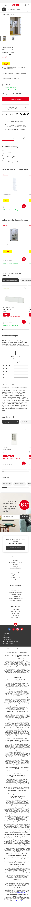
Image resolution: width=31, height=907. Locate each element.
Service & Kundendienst (15, 578)
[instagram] (17, 629)
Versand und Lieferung (15, 562)
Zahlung (15, 564)
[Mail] (28, 114)
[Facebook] (21, 114)
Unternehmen (15, 609)
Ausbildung (15, 613)
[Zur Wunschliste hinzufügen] (28, 44)
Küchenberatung (15, 591)
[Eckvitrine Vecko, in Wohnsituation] (15, 26)
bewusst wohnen (15, 617)
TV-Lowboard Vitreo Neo (8, 286)
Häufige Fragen (15, 574)
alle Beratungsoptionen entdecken (15, 129)
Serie (17, 138)
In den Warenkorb (15, 99)
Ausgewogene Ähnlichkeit (10, 422)
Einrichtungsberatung (15, 592)
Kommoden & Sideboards (10, 280)
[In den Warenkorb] (24, 206)
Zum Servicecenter (15, 548)
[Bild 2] (13, 38)
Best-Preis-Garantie (15, 594)
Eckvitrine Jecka (6, 223)
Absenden (25, 516)
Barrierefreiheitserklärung (10, 641)
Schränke (5, 477)
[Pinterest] (24, 114)
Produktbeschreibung (8, 138)
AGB (4, 635)
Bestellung (15, 560)
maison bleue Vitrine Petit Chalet (11, 428)
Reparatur (15, 570)
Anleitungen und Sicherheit (15, 162)
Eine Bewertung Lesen (19, 54)
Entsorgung (15, 572)
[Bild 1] (4, 38)
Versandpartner (16, 94)
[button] (3, 5)
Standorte (15, 589)
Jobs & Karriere (15, 611)
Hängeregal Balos (7, 173)
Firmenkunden (15, 580)
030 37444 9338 (13, 124)
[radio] (15, 365)
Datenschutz (6, 637)
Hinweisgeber (7, 639)
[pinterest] (13, 629)
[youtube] (22, 629)
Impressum (6, 633)
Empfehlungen (26, 138)
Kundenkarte (15, 615)
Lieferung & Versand (13, 157)
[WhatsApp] (17, 114)
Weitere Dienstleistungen (16, 598)
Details (9, 152)
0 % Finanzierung (15, 576)
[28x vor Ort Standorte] (25, 5)
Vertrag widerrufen (15, 568)
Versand (11, 68)
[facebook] (9, 629)
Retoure (15, 566)
